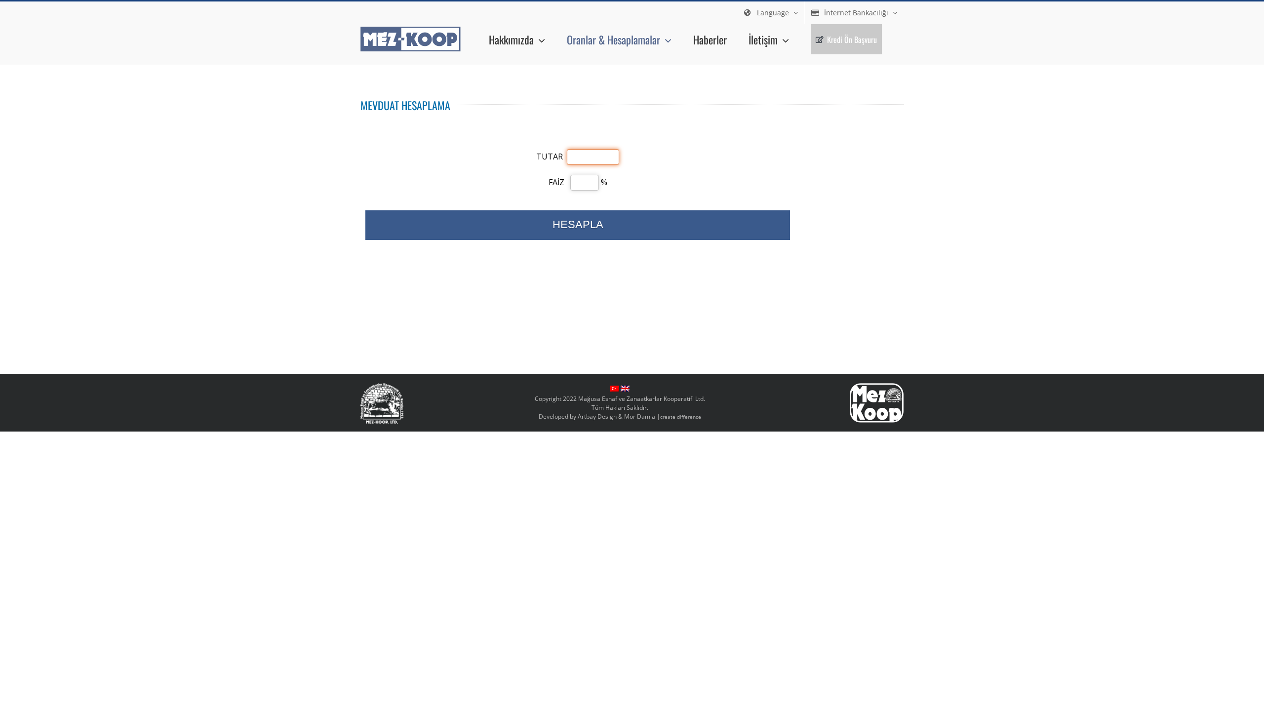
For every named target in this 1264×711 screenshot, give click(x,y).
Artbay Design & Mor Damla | (639, 416)
